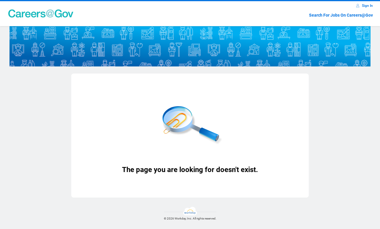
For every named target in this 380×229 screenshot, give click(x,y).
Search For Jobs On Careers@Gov (341, 15)
